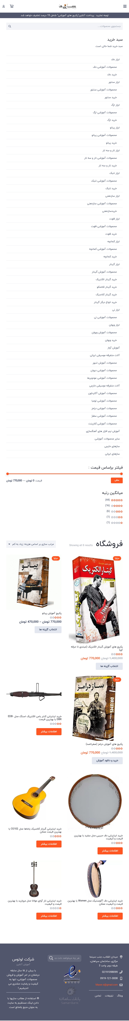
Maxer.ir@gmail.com (106, 985)
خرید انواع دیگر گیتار (105, 302)
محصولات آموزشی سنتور (103, 89)
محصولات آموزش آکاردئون (102, 393)
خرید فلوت (111, 234)
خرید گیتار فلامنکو (107, 287)
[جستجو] (51, 958)
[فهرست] (125, 6)
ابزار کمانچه (113, 241)
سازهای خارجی (112, 446)
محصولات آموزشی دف (105, 67)
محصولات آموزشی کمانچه (103, 249)
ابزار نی (116, 310)
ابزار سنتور (114, 82)
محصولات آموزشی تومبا (104, 401)
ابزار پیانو (115, 127)
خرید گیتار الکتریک (106, 279)
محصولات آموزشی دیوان (104, 370)
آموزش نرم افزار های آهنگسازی (103, 431)
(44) (114, 500)
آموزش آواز (114, 348)
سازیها (13, 998)
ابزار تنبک (114, 173)
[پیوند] (4, 6)
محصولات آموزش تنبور (105, 363)
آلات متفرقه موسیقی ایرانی (105, 355)
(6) (115, 511)
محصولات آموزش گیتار (104, 272)
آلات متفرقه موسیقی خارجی (104, 386)
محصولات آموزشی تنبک (104, 181)
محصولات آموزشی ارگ (105, 112)
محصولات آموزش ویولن (104, 332)
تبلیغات (109, 996)
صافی (117, 480)
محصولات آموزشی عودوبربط (102, 378)
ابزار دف (115, 59)
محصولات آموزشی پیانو (104, 135)
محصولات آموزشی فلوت (104, 226)
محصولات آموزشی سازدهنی (102, 203)
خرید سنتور (111, 97)
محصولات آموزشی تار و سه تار (100, 158)
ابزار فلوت (114, 219)
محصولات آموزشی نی (105, 317)
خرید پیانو (111, 143)
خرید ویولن (111, 340)
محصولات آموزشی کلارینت (102, 423)
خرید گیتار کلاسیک (106, 294)
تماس (98, 996)
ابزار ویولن (114, 325)
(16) (114, 505)
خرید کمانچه (110, 256)
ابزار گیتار (114, 264)
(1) (115, 517)
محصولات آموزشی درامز (104, 408)
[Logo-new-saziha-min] (67, 6)
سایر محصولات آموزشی (107, 439)
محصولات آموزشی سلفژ (104, 416)
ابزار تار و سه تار (111, 150)
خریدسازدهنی (109, 211)
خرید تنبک (111, 188)
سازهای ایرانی (112, 454)
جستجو (9, 26)
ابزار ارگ (115, 105)
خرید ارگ (112, 120)
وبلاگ (120, 996)
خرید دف (112, 74)
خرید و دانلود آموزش (107, 760)
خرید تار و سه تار (108, 165)
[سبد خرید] (11, 6)
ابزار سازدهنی (112, 196)
